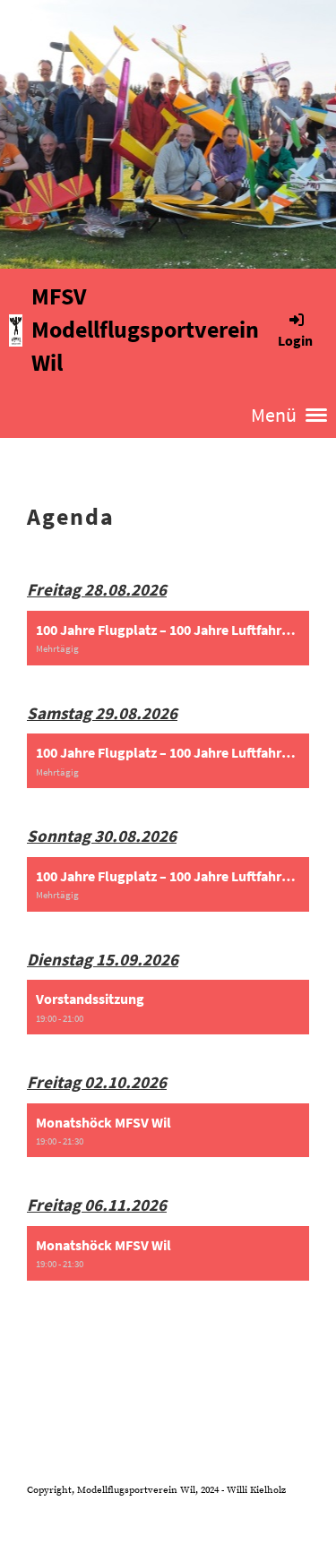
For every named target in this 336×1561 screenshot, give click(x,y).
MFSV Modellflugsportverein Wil (145, 329)
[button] (168, 638)
